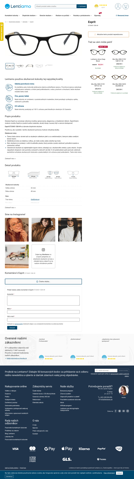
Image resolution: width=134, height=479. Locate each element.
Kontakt (35, 434)
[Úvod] (5, 21)
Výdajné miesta (10, 400)
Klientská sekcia (38, 403)
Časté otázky (37, 391)
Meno (9, 309)
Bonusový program (66, 391)
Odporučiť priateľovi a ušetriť (69, 397)
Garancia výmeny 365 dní (41, 397)
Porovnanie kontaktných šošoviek (16, 439)
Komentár (10, 294)
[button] (9, 66)
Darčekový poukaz (11, 403)
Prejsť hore (23, 468)
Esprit (31, 22)
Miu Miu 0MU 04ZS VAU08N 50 (119, 85)
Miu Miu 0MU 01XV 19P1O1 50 (98, 85)
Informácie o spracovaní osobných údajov (16, 414)
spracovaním (19, 324)
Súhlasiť (119, 473)
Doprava (8, 394)
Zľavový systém (65, 394)
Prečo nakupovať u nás (40, 431)
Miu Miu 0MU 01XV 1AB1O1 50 (119, 60)
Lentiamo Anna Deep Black (98, 60)
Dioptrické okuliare (14, 22)
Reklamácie (36, 400)
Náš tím (35, 428)
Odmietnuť (9, 476)
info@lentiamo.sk (106, 399)
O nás (34, 425)
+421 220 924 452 (106, 397)
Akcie (62, 403)
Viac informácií (109, 473)
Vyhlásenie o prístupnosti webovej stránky (16, 409)
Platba (7, 397)
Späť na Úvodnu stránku (11, 468)
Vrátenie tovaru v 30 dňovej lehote (44, 394)
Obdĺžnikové (35, 199)
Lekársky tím (9, 436)
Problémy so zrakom (12, 431)
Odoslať (12, 328)
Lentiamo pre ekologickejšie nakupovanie (69, 409)
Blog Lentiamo (10, 434)
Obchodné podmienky (12, 405)
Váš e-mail (11, 316)
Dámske (25, 22)
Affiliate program (66, 405)
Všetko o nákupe (10, 391)
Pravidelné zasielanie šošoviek (70, 400)
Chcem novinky (123, 370)
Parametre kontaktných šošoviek (16, 428)
